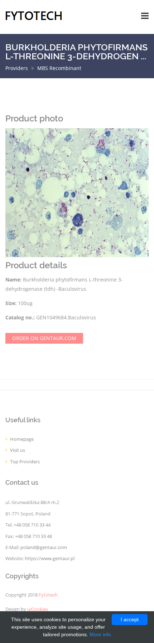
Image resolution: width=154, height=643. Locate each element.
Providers (16, 68)
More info (100, 634)
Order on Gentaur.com (44, 338)
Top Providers (25, 462)
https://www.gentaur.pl (49, 558)
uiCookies (37, 609)
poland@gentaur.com (43, 547)
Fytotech (48, 595)
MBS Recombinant (59, 68)
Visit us (17, 450)
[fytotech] (33, 15)
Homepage (22, 439)
